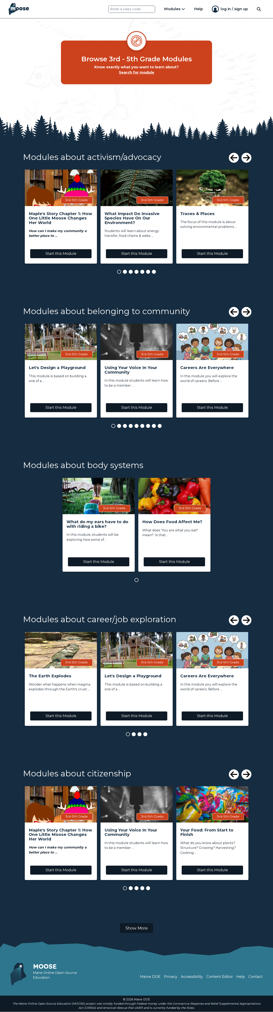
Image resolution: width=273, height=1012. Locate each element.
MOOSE (45, 966)
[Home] (19, 9)
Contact (255, 976)
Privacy (170, 976)
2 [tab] (125, 272)
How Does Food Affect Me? (172, 522)
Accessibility (192, 976)
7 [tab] (154, 272)
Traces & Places (197, 213)
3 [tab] (131, 272)
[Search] (259, 9)
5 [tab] (142, 272)
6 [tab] (148, 272)
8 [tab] (154, 426)
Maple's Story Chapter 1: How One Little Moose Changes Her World (60, 218)
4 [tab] (136, 272)
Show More (136, 928)
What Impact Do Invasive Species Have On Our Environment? (132, 218)
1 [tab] (119, 272)
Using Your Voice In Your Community (131, 369)
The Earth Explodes (50, 676)
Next (246, 158)
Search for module (136, 72)
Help (198, 9)
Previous (234, 158)
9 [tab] (160, 426)
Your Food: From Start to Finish (206, 832)
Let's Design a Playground (57, 367)
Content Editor (219, 976)
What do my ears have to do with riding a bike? (97, 524)
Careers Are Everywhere (207, 367)
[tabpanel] (61, 216)
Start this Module (61, 253)
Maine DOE (150, 976)
